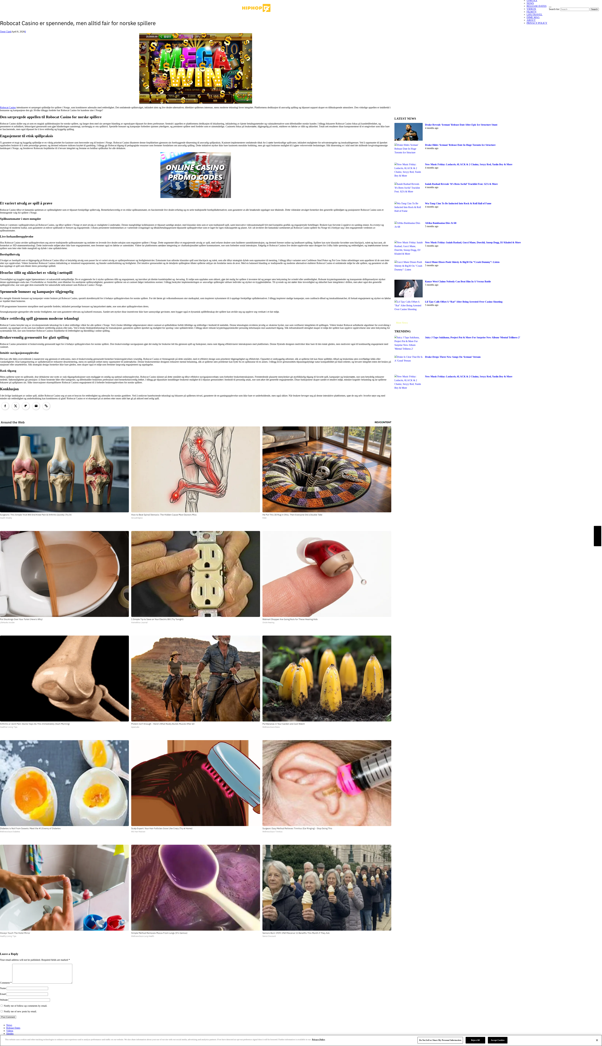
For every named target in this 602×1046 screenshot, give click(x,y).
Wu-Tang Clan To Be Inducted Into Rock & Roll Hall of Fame (458, 203)
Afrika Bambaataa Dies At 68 (440, 223)
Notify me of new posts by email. (20, 1011)
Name (3, 988)
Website (4, 999)
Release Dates (13, 1028)
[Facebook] (5, 406)
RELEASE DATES (537, 6)
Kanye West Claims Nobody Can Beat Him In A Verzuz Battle (458, 281)
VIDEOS (531, 9)
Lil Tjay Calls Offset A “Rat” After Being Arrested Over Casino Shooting (463, 301)
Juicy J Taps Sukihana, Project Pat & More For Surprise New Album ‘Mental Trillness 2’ (472, 337)
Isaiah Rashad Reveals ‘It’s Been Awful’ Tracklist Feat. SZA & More (461, 184)
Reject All (475, 1040)
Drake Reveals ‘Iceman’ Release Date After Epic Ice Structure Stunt (461, 124)
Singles (9, 1033)
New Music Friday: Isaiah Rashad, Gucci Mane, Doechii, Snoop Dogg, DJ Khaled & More (473, 242)
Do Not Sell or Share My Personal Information (440, 1040)
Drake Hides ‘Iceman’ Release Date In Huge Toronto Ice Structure (460, 145)
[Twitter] (15, 406)
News (9, 1025)
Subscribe (597, 536)
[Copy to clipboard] (46, 406)
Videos (9, 1030)
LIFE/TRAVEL (534, 14)
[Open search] (550, 7)
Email (3, 994)
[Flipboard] (25, 406)
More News (402, 322)
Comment (6, 982)
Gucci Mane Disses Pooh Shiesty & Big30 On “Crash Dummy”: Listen (462, 262)
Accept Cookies (498, 1040)
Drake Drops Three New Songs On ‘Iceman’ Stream (453, 357)
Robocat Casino (8, 107)
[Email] (36, 406)
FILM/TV (532, 11)
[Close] (597, 1040)
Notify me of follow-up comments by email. (25, 1005)
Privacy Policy (318, 1039)
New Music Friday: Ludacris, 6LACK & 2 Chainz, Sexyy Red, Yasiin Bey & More (468, 164)
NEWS (530, 3)
